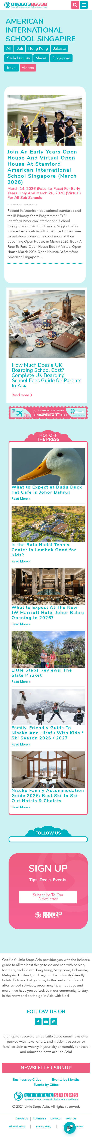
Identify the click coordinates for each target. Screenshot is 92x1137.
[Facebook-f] (38, 1021)
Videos (28, 67)
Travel (11, 67)
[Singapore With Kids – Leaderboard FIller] (48, 412)
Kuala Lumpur (18, 58)
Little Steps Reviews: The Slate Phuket (42, 672)
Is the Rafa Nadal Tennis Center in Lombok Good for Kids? (44, 550)
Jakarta (59, 48)
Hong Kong (38, 48)
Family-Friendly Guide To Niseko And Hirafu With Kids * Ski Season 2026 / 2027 (48, 733)
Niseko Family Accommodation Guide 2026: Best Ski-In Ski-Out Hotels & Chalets (48, 796)
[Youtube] (46, 1021)
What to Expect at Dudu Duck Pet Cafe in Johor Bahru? (47, 489)
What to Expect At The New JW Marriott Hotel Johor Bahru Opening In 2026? (48, 613)
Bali (19, 48)
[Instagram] (53, 1021)
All (8, 48)
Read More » (21, 498)
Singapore (61, 58)
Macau (41, 58)
